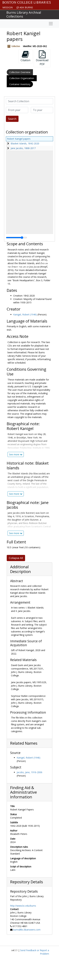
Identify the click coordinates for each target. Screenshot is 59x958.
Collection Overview (19, 72)
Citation (25, 60)
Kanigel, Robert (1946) (25, 314)
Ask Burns (26, 7)
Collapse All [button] (16, 558)
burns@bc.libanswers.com (26, 929)
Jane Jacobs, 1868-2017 (23, 148)
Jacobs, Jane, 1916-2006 (29, 772)
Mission (7, 7)
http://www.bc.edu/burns (23, 905)
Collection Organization (21, 78)
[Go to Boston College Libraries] (26, 2)
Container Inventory (19, 84)
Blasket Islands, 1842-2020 (25, 143)
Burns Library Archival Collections (23, 14)
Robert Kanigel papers (18, 138)
